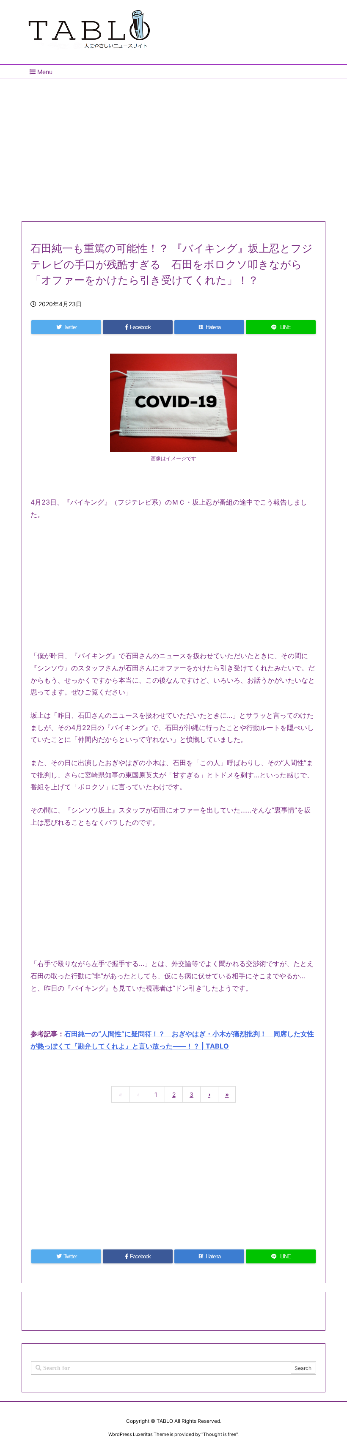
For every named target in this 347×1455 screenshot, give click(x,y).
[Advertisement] (173, 147)
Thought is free (219, 1434)
